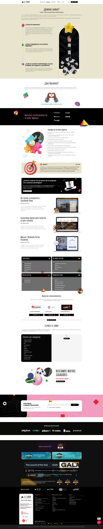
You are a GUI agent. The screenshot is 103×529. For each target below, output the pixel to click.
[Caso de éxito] (57, 337)
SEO (26, 203)
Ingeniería (23, 203)
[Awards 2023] (51, 482)
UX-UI (28, 203)
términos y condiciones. (56, 407)
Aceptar (54, 407)
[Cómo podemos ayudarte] (99, 522)
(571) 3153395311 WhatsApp (39, 506)
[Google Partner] (26, 512)
